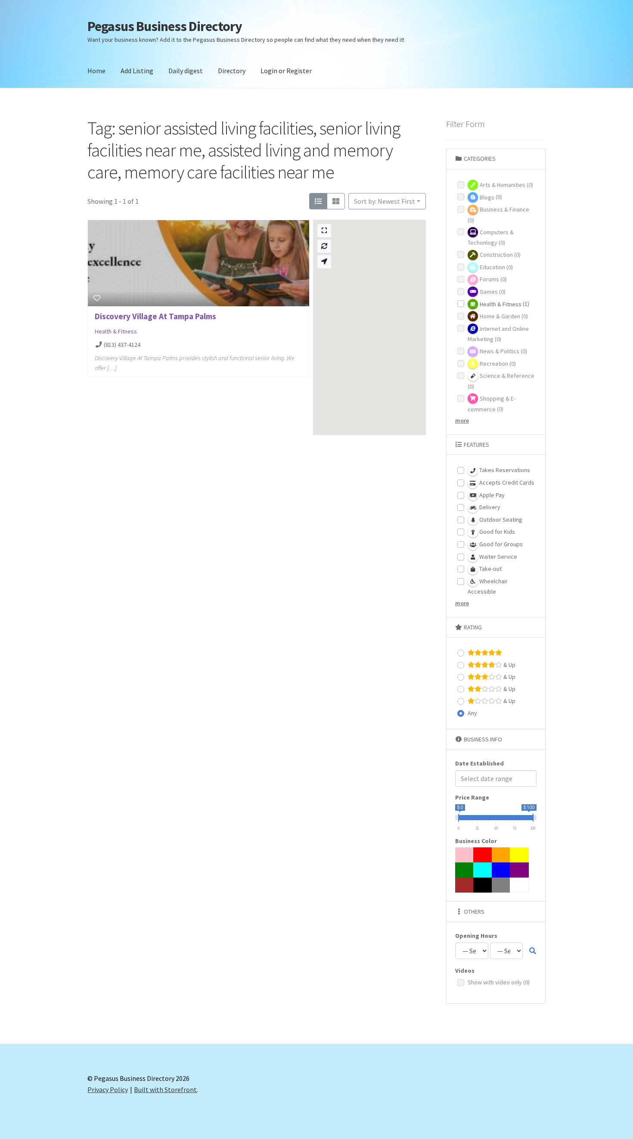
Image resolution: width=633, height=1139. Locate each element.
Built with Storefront (165, 1089)
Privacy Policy (107, 1089)
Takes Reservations (504, 470)
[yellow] (519, 854)
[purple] (519, 870)
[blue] (501, 870)
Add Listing (137, 70)
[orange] (501, 854)
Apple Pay (491, 495)
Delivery (489, 507)
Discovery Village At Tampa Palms (155, 316)
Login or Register (286, 70)
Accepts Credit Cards (506, 482)
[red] (482, 854)
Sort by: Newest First (384, 201)
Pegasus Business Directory (164, 26)
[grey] (501, 885)
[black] (482, 885)
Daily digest (185, 70)
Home (96, 70)
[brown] (464, 885)
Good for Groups (500, 544)
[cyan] (482, 870)
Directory (231, 70)
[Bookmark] (97, 298)
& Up (508, 665)
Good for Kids (496, 531)
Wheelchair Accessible (488, 586)
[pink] (464, 854)
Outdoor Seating (500, 519)
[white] (519, 885)
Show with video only (499, 982)
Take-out (490, 569)
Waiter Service (497, 556)
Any (472, 713)
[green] (464, 870)
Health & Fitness (116, 331)
